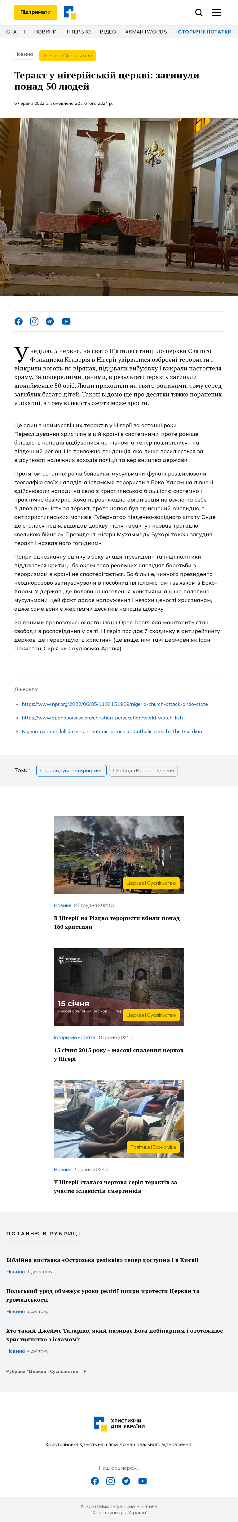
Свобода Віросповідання (143, 770)
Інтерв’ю (78, 31)
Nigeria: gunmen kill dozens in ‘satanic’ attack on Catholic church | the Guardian (112, 731)
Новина (23, 54)
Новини (45, 31)
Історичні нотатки (204, 32)
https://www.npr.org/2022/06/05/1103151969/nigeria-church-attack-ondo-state (115, 704)
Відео (108, 31)
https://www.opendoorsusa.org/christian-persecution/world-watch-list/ (102, 718)
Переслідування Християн (71, 770)
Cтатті (15, 31)
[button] (216, 12)
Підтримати (35, 12)
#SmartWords (146, 31)
